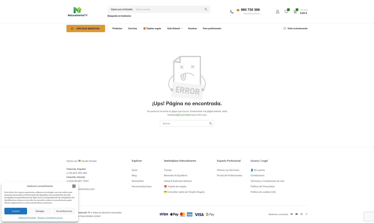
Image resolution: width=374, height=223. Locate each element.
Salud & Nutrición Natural (178, 180)
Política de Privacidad (27, 218)
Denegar (40, 211)
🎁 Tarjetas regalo (152, 28)
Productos (117, 28)
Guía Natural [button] (173, 28)
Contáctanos (257, 175)
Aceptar (16, 211)
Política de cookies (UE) (263, 191)
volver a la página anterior (209, 111)
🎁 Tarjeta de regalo (175, 186)
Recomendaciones (142, 186)
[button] (73, 186)
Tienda (168, 169)
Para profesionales (212, 28)
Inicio (134, 169)
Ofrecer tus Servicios (228, 169)
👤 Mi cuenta (258, 169)
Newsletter (138, 180)
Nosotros (192, 28)
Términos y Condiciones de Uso (50, 218)
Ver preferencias (64, 211)
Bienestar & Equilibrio (175, 175)
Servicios (132, 28)
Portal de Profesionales (229, 175)
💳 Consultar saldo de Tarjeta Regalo (184, 191)
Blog (134, 175)
